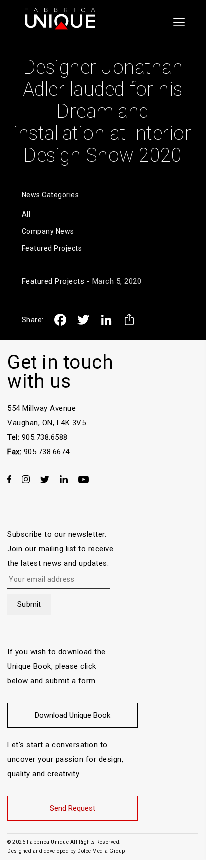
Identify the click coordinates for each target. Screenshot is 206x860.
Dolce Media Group (102, 851)
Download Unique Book (72, 715)
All (26, 214)
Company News (48, 231)
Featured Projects (52, 248)
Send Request (73, 808)
